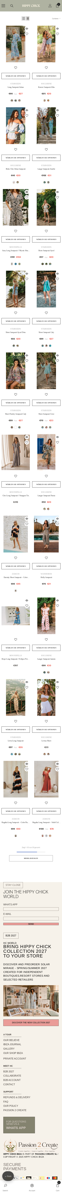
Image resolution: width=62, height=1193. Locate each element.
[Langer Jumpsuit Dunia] (46, 452)
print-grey (11, 427)
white (48, 754)
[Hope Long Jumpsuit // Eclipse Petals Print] (16, 615)
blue (15, 100)
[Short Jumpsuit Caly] (46, 289)
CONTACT (9, 1084)
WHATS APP (10, 904)
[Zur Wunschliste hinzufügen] (27, 34)
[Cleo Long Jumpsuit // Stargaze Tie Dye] (16, 452)
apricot (48, 100)
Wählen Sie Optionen (16, 76)
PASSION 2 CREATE (14, 1110)
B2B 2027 (11, 935)
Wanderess (46, 574)
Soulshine (46, 84)
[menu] (3, 6)
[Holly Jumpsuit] (46, 534)
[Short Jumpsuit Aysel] (46, 207)
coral (46, 427)
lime (19, 263)
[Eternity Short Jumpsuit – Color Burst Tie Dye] (16, 534)
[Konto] (50, 5)
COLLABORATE (12, 1075)
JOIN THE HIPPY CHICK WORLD (25, 894)
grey (44, 100)
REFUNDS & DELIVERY (16, 1097)
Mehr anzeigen (31, 858)
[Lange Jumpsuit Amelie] (46, 125)
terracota (42, 835)
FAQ (5, 1101)
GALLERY (9, 1048)
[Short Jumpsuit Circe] (46, 370)
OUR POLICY (10, 1106)
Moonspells (15, 247)
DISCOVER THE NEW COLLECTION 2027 (31, 1022)
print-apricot (15, 427)
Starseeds (15, 84)
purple (15, 754)
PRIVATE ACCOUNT (14, 1058)
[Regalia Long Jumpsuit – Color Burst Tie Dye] (16, 779)
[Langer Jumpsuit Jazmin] (46, 615)
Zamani (15, 574)
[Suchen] (12, 6)
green (17, 182)
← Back (8, 1176)
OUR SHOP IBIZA (13, 1053)
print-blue (19, 427)
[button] (24, 18)
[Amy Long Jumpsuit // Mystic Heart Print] (16, 207)
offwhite (46, 835)
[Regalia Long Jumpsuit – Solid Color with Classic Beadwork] (46, 779)
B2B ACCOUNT (12, 1080)
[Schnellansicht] (27, 28)
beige (11, 100)
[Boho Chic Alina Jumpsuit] (16, 125)
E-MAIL (7, 914)
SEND (31, 924)
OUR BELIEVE (11, 1040)
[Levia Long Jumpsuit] (16, 697)
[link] (5, 1186)
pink (19, 100)
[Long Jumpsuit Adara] (16, 44)
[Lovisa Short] (46, 697)
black (11, 263)
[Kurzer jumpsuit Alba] (46, 44)
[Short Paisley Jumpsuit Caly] (16, 370)
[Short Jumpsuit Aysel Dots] (16, 289)
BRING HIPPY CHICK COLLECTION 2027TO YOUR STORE (27, 951)
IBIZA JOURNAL (12, 1044)
